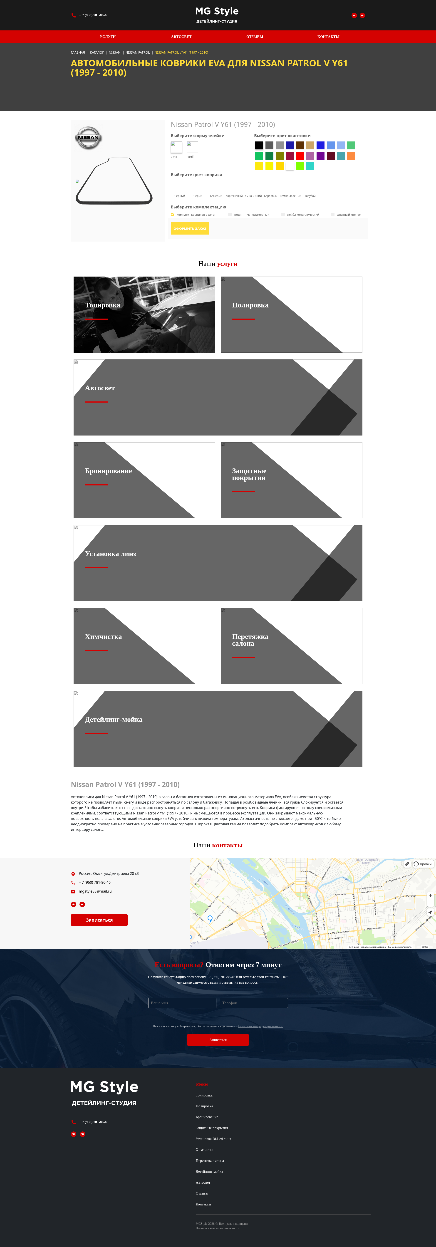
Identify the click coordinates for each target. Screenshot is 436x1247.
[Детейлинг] (362, 15)
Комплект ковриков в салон (196, 214)
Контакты (328, 37)
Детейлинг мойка (209, 1171)
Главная (78, 52)
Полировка (204, 1106)
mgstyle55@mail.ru (95, 891)
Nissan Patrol (138, 52)
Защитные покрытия (212, 1128)
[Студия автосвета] (354, 15)
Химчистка (204, 1150)
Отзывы (254, 37)
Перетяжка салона (210, 1161)
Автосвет (181, 37)
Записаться (99, 920)
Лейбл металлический (303, 214)
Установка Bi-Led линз (213, 1139)
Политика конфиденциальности (217, 1228)
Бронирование (207, 1117)
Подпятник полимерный (251, 214)
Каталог (97, 52)
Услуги (108, 37)
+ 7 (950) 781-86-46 (93, 15)
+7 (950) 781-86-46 (221, 977)
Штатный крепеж (349, 214)
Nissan (115, 52)
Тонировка (204, 1095)
